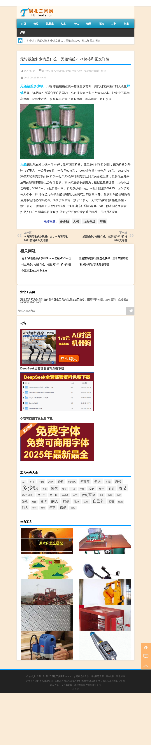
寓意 (64, 488)
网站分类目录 (82, 676)
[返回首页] (145, 647)
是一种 (53, 495)
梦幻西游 (88, 494)
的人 (54, 500)
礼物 (76, 501)
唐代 (118, 481)
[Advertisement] (75, 719)
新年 (101, 489)
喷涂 (101, 23)
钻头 (63, 23)
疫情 (44, 501)
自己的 (98, 501)
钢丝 (88, 23)
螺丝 (120, 501)
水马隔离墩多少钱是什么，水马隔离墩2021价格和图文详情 (46, 238)
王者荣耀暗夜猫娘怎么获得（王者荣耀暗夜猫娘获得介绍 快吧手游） (106, 258)
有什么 (65, 495)
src (23, 481)
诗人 (25, 507)
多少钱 (30, 40)
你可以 (72, 482)
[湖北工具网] (36, 7)
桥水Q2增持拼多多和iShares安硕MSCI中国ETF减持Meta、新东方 (49, 258)
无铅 (68, 71)
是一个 (41, 495)
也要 (32, 71)
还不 (52, 507)
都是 (63, 507)
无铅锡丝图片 (91, 71)
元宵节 (85, 481)
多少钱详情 (57, 71)
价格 (36, 23)
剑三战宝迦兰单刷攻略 (34, 270)
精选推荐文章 (97, 676)
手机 (82, 488)
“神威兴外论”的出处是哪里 (94, 264)
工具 (73, 488)
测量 (126, 23)
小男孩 (75, 688)
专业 (31, 482)
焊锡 (103, 71)
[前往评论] (145, 656)
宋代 (54, 488)
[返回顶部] (145, 665)
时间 (111, 488)
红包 (86, 501)
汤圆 (101, 495)
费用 (43, 507)
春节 (123, 488)
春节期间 (27, 495)
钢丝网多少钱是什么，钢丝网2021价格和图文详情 (49, 264)
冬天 (97, 481)
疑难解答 (120, 676)
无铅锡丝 (77, 71)
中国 (41, 482)
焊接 (22, 32)
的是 (66, 501)
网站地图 (110, 676)
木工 (75, 495)
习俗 (50, 482)
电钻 (76, 23)
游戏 (25, 501)
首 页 (23, 23)
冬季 (108, 482)
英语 (111, 501)
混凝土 (50, 23)
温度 (119, 495)
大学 (45, 489)
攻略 (91, 488)
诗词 (34, 507)
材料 (113, 23)
